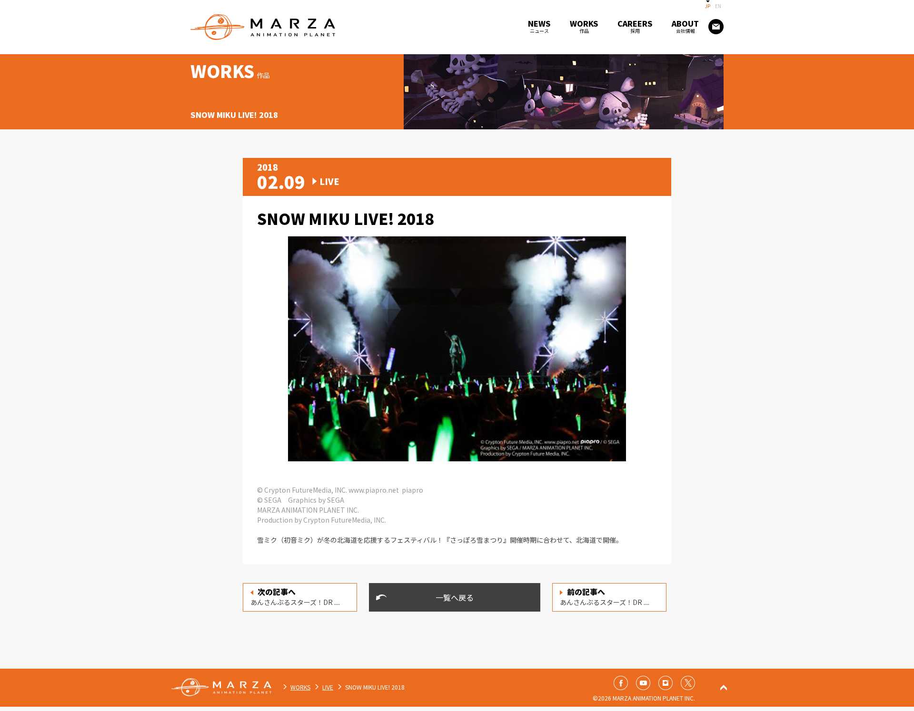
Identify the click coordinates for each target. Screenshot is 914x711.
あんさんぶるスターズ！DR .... (295, 596)
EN (718, 6)
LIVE (327, 687)
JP (707, 6)
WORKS (300, 687)
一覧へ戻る (455, 597)
